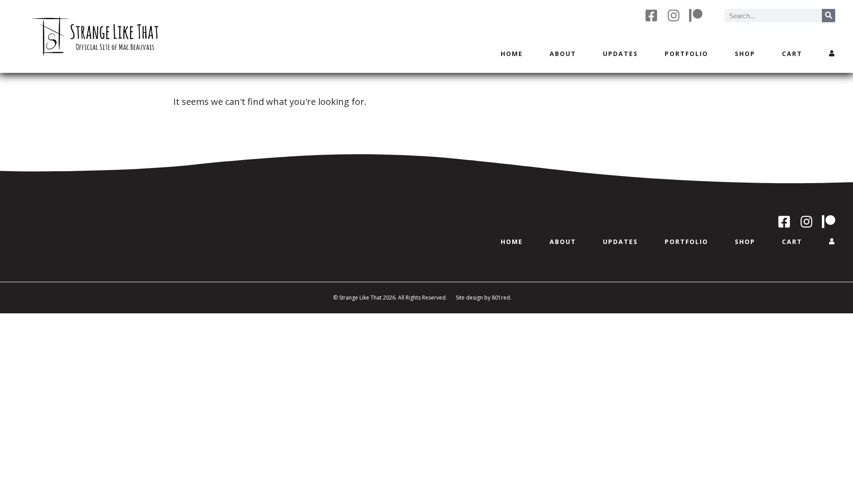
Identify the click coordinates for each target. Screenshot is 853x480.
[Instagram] (673, 15)
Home (512, 53)
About (563, 53)
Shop (745, 53)
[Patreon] (695, 15)
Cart (792, 53)
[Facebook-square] (651, 15)
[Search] (828, 15)
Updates (620, 53)
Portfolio (686, 53)
